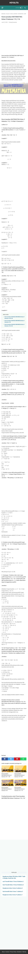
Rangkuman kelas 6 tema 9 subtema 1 (13, 894)
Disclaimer (19, 951)
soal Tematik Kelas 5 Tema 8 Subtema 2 (13, 881)
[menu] (2, 7)
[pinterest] (17, 758)
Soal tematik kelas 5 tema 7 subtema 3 (13, 891)
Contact (7, 951)
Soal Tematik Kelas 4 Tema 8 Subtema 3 (13, 884)
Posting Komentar (13, 22)
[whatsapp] (23, 758)
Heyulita (14, 3)
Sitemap (24, 951)
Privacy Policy (13, 951)
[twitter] (11, 758)
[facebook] (5, 758)
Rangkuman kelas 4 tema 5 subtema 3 (13, 888)
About (3, 951)
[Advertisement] (14, 39)
